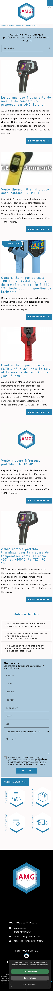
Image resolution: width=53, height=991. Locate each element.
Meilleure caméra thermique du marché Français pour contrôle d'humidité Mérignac (26, 648)
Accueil (3, 26)
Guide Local (5, 975)
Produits (11, 26)
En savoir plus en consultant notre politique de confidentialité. (27, 763)
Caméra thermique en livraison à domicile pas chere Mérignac (26, 625)
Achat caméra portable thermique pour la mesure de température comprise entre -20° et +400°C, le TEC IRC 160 (25, 556)
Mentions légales (7, 978)
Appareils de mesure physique (27, 26)
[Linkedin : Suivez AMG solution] (26, 955)
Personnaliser (29, 984)
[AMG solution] (26, 12)
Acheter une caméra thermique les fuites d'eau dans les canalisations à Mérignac (27, 636)
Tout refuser (30, 978)
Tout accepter (30, 971)
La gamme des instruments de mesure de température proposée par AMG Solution (26, 101)
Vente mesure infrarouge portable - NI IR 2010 (21, 462)
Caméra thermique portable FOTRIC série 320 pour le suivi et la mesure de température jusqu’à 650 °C (26, 370)
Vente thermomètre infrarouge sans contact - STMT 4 (25, 191)
